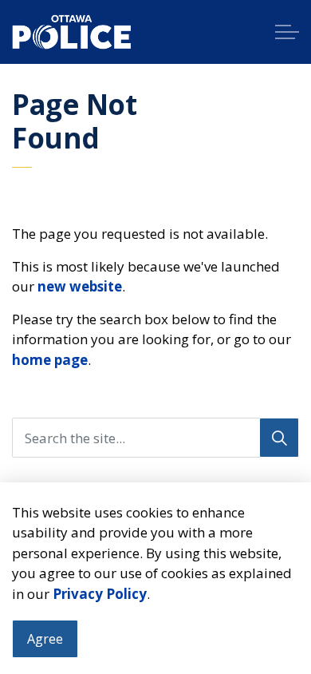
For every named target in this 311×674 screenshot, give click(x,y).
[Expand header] (287, 32)
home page (50, 360)
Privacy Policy (100, 594)
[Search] (279, 438)
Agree (45, 639)
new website (79, 286)
